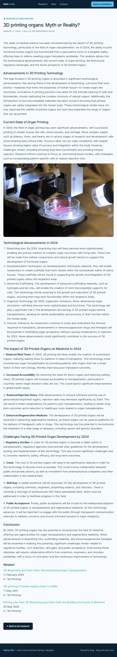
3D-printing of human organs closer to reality (30, 586)
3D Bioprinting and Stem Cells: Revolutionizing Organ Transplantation (45, 570)
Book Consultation (102, 4)
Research (43, 4)
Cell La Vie (8, 650)
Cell (9, 4)
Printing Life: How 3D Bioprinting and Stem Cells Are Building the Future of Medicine (54, 602)
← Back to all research (18, 626)
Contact (64, 4)
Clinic (53, 4)
